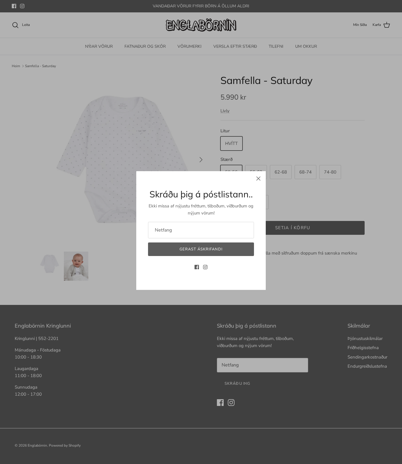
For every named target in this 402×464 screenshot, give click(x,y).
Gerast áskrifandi (201, 249)
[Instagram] (205, 267)
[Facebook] (197, 267)
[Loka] (258, 178)
